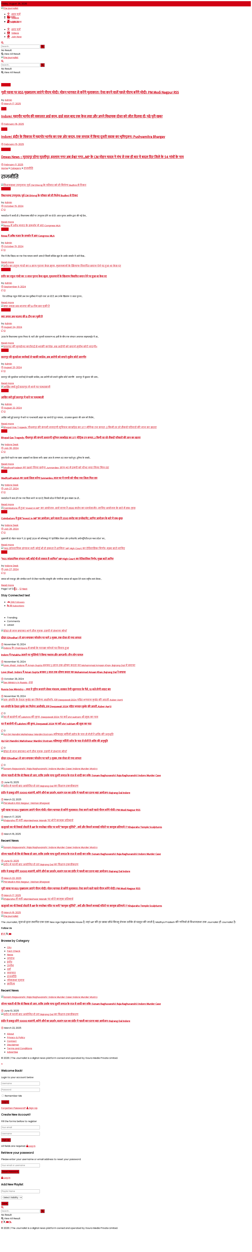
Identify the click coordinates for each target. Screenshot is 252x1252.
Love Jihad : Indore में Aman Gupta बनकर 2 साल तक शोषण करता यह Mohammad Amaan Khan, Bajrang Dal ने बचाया (63, 672)
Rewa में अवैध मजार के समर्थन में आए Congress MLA (28, 236)
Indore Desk (11, 444)
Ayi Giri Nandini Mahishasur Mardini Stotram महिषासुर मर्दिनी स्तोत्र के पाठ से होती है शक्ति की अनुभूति (54, 741)
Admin (8, 100)
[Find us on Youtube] (10, 934)
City (9, 947)
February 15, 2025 (14, 144)
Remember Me (13, 1096)
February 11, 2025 (13, 164)
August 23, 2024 (13, 367)
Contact (12, 1041)
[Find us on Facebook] (2, 934)
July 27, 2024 (11, 488)
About (10, 1034)
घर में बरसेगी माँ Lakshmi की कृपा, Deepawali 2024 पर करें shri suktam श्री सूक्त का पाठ (46, 724)
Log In (31, 1146)
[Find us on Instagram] (4, 934)
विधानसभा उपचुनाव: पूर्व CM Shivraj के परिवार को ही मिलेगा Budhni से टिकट (39, 195)
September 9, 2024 (15, 286)
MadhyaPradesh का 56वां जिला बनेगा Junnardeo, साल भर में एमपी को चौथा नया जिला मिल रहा (49, 478)
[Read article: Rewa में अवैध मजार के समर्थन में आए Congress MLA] (126, 225)
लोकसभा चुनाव (15, 980)
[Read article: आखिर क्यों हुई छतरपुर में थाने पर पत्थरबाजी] (126, 387)
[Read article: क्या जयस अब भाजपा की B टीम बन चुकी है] (126, 306)
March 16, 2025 (12, 912)
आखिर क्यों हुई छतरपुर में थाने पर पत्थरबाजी (22, 397)
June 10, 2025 (11, 861)
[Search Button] (2, 42)
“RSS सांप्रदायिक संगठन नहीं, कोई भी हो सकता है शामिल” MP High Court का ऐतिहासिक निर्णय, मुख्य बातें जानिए (57, 559)
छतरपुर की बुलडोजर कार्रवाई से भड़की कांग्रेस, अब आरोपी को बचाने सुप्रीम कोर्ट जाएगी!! (43, 357)
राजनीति (6, 84)
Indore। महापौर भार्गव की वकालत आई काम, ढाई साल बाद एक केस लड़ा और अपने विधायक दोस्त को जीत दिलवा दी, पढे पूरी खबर (82, 116)
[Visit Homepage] (9, 8)
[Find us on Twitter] (7, 934)
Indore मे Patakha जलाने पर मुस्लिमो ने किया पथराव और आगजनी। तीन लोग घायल (42, 655)
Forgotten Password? (13, 1108)
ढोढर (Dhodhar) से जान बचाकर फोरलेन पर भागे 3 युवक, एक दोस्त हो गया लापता (41, 637)
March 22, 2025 (12, 878)
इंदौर (3, 108)
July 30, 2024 (11, 448)
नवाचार (11, 973)
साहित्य (11, 983)
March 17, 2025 (12, 103)
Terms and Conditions (19, 1048)
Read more (7, 222)
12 (21, 589)
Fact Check (13, 951)
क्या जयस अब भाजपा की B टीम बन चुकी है (22, 316)
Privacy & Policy (16, 1037)
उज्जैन (10, 965)
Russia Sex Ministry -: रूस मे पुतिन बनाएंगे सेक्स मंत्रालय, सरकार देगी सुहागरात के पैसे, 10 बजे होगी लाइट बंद (56, 689)
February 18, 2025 (14, 124)
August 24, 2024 (13, 327)
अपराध (5, 229)
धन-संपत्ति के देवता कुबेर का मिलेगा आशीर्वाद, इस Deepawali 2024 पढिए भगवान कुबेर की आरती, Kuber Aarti (56, 706)
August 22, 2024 (13, 408)
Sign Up (32, 1108)
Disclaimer (13, 1044)
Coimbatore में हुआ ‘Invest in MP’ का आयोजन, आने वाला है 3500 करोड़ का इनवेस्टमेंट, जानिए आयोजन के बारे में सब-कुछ (62, 518)
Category (15, 168)
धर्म (9, 969)
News (4, 129)
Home (4, 168)
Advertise (12, 1052)
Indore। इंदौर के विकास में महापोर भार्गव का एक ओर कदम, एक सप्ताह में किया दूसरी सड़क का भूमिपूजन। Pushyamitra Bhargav (83, 137)
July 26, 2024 (11, 529)
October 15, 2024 (13, 206)
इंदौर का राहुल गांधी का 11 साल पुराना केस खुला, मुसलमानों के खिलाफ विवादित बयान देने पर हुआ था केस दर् (54, 276)
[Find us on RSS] (10, 1222)
